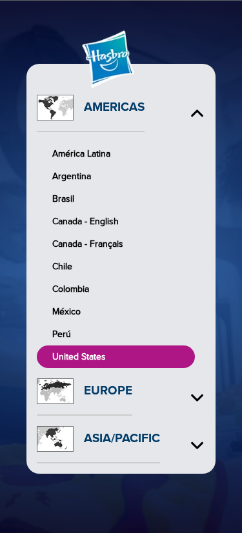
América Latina (81, 153)
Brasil (63, 198)
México (66, 311)
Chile (62, 266)
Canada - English (85, 221)
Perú (61, 334)
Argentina (71, 176)
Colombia (70, 289)
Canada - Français (87, 243)
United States (79, 356)
